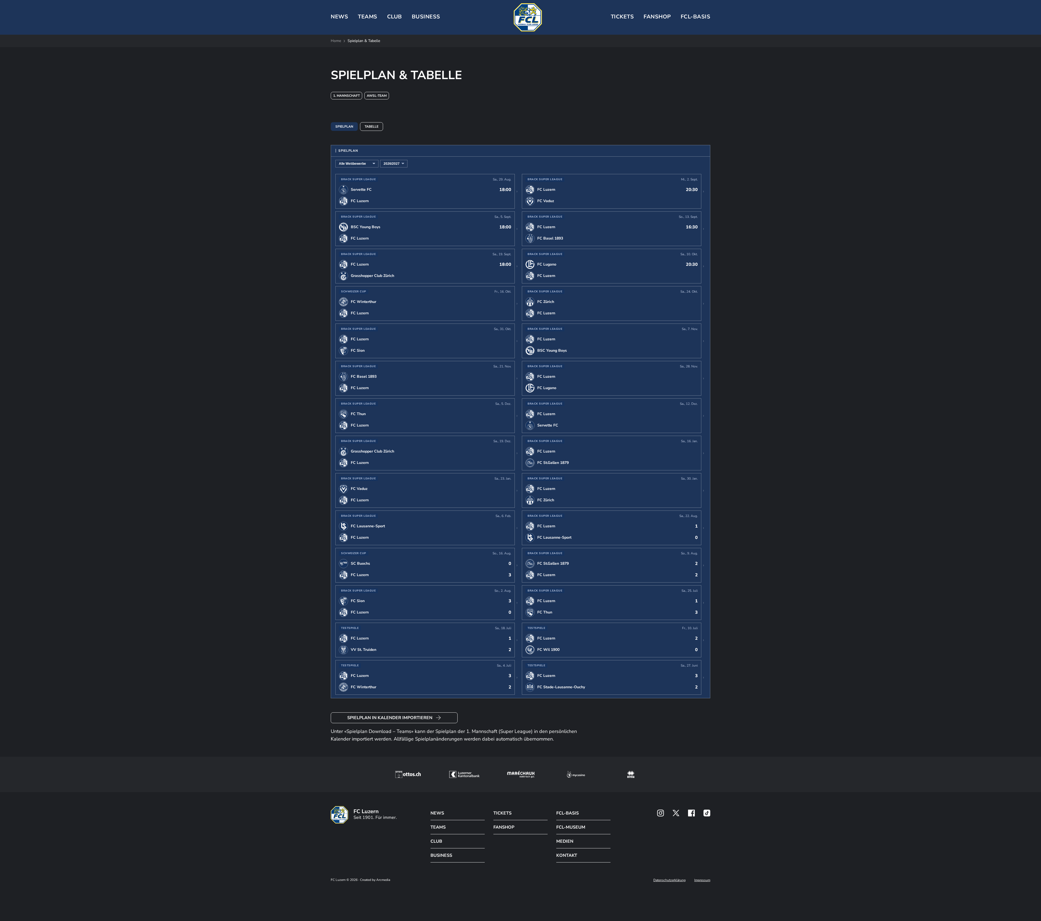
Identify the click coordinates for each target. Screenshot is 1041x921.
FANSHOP (503, 827)
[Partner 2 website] (464, 774)
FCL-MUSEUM (570, 827)
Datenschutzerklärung (669, 880)
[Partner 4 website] (576, 774)
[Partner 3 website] (521, 774)
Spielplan (344, 126)
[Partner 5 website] (630, 774)
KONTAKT (566, 855)
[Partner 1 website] (408, 774)
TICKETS (622, 16)
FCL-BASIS (567, 813)
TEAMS (367, 16)
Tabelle (371, 126)
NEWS (339, 16)
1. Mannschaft (346, 95)
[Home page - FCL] (528, 17)
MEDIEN (564, 841)
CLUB (394, 16)
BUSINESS (426, 16)
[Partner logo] (660, 813)
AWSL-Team (377, 95)
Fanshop (657, 16)
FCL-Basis (696, 16)
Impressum (702, 880)
